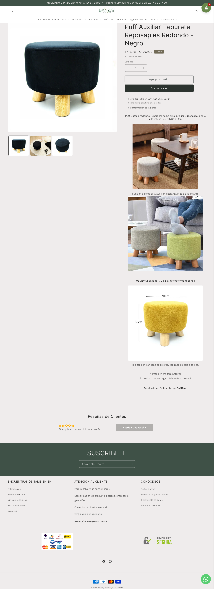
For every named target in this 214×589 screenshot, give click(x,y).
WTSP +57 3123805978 (88, 514)
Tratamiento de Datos (152, 500)
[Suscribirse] (131, 464)
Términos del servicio (151, 505)
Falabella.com (14, 489)
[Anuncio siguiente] (205, 3)
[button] (11, 10)
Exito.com (13, 511)
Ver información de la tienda (142, 107)
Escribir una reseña (134, 427)
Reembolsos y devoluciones (155, 494)
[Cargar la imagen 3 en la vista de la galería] (62, 146)
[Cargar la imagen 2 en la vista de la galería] (40, 146)
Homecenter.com (16, 494)
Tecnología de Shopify (113, 587)
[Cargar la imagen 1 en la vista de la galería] (19, 146)
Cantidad (129, 61)
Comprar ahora (159, 88)
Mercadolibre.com (17, 505)
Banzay (101, 587)
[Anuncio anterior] (8, 3)
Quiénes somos (148, 489)
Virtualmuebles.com (18, 500)
